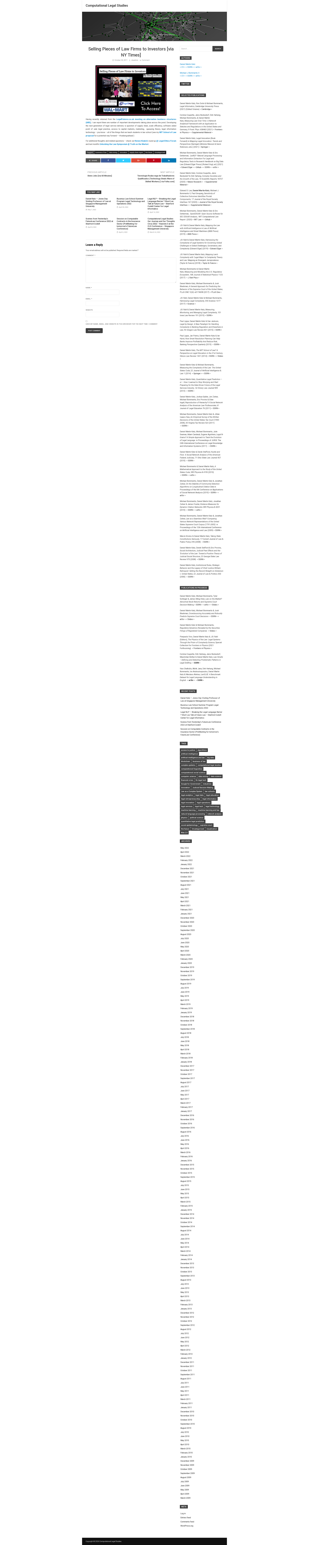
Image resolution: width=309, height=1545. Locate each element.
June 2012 (184, 1337)
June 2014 (184, 1239)
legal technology (212, 806)
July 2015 (184, 1185)
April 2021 (184, 901)
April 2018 (184, 1049)
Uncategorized (160, 152)
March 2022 (185, 856)
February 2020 (186, 959)
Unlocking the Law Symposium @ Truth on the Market (124, 144)
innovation (123, 152)
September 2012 (187, 1325)
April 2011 (184, 1395)
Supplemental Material (201, 132)
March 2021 (185, 905)
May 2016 (184, 1144)
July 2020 (184, 938)
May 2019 (184, 996)
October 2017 (186, 1074)
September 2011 (187, 1374)
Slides (220, 356)
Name (89, 288)
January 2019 (186, 1012)
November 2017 (187, 1070)
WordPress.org (186, 1526)
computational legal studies (209, 765)
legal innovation (187, 803)
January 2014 (186, 1259)
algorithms (202, 750)
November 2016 (187, 1119)
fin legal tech (201, 780)
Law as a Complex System (191, 791)
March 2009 (185, 1498)
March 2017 (185, 1103)
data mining (113, 152)
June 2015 (184, 1189)
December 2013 (187, 1263)
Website (89, 310)
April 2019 (184, 1000)
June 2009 (184, 1485)
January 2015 (186, 1210)
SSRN (207, 167)
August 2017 (185, 1082)
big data (210, 758)
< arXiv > (197, 67)
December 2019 (187, 967)
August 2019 (185, 984)
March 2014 (185, 1251)
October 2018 (186, 1025)
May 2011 (184, 1391)
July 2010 (184, 1432)
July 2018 (184, 1037)
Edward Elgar (186, 167)
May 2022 (184, 848)
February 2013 (186, 1304)
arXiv (215, 167)
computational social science (193, 773)
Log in (183, 1513)
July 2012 (184, 1333)
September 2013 (187, 1276)
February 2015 (186, 1206)
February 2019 (186, 1008)
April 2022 (184, 852)
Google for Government (190, 784)
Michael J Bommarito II (189, 73)
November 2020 (187, 922)
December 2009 (187, 1461)
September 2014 (187, 1226)
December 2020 (187, 918)
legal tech (199, 806)
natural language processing (193, 814)
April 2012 (184, 1346)
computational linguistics (191, 769)
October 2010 (186, 1420)
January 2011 (186, 1407)
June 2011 (184, 1387)
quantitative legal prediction (192, 821)
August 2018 (185, 1033)
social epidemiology (189, 825)
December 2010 (187, 1411)
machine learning (188, 810)
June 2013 (184, 1288)
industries (207, 784)
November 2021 (187, 872)
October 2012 (186, 1321)
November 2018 (187, 1021)
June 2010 (184, 1436)
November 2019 (187, 971)
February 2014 (186, 1255)
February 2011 (186, 1403)
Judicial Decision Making (202, 788)
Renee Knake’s (141, 141)
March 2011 (185, 1399)
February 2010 (186, 1453)
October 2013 (186, 1272)
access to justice (188, 750)
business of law (101, 152)
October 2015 (186, 1173)
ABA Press (192, 234)
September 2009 (187, 1473)
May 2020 (184, 947)
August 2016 (185, 1132)
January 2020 (186, 963)
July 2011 (184, 1383)
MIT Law (197, 219)
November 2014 (187, 1218)
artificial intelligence (189, 754)
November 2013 (187, 1267)
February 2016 (186, 1156)
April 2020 (184, 951)
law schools (210, 791)
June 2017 (184, 1091)
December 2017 (187, 1066)
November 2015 (187, 1169)
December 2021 (187, 868)
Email (89, 299)
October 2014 (186, 1222)
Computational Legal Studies (107, 6)
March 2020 (185, 955)
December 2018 (187, 1016)
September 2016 (187, 1128)
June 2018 (184, 1041)
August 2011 (185, 1379)
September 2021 (187, 881)
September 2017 (187, 1078)
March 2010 (185, 1448)
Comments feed (187, 1522)
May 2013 (184, 1292)
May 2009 (184, 1490)
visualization (212, 829)
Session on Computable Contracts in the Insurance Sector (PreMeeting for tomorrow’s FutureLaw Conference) (128, 224)
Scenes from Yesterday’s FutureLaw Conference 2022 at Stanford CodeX (99, 221)
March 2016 (185, 1152)
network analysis (214, 814)
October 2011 (186, 1370)
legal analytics (187, 795)
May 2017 (184, 1095)
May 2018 (184, 1045)
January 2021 (186, 914)
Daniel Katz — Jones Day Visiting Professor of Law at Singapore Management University (98, 202)
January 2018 (186, 1062)
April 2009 (184, 1494)
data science (216, 776)
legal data (199, 795)
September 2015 (187, 1177)
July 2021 (184, 889)
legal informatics (209, 799)
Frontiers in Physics (201, 648)
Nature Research (194, 182)
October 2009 (186, 1469)
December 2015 (187, 1165)
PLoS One (215, 292)
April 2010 (184, 1444)
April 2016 (184, 1148)
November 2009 (187, 1465)
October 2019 (186, 975)
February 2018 (186, 1058)
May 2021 (184, 897)
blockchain (185, 761)
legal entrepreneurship (190, 799)
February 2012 (186, 1354)
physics (184, 818)
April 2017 (184, 1099)
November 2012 (187, 1317)
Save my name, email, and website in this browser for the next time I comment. (122, 324)
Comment (146, 60)
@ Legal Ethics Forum (166, 141)
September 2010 (187, 1424)
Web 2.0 (184, 833)
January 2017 (186, 1111)
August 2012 (185, 1329)
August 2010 (185, 1428)
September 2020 (187, 930)
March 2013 (185, 1300)
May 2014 (184, 1243)
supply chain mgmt (136, 152)
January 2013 (186, 1309)
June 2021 (184, 893)
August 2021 (185, 885)
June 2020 (184, 942)
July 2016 (184, 1136)
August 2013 (185, 1280)
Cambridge (206, 109)
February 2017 (186, 1107)
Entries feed (185, 1517)
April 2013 (184, 1296)
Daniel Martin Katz (187, 64)
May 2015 (184, 1193)
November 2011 (187, 1366)
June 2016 (184, 1140)
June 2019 (184, 992)
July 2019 (184, 988)
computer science (188, 776)
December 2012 (187, 1313)
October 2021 (186, 877)
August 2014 (185, 1230)
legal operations (203, 803)
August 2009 (185, 1477)
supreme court (206, 825)
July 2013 (184, 1284)
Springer (204, 147)
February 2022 (186, 860)
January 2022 (186, 864)
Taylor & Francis (209, 263)
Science (190, 304)
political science (196, 818)
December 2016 (187, 1115)
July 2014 (184, 1235)
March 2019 (185, 1004)
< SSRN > (190, 67)
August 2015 (185, 1181)
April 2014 (184, 1247)
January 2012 (186, 1358)
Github (198, 167)
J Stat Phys (193, 277)
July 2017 (184, 1086)
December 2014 (187, 1214)
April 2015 (184, 1198)
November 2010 (187, 1416)
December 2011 (187, 1362)
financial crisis (187, 780)
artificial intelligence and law (193, 758)
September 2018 (187, 1029)
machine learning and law (208, 810)
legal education (212, 795)
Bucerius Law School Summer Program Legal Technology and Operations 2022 (131, 201)
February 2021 (186, 910)
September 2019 (187, 979)
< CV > (183, 67)
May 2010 (184, 1440)
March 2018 (185, 1054)
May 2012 (184, 1342)
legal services (186, 806)
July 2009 (184, 1481)
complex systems (188, 765)
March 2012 (185, 1350)
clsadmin (134, 60)
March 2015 (185, 1202)
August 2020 (185, 934)
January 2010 (186, 1457)
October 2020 (186, 926)
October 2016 (186, 1123)
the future (148, 152)
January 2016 (186, 1160)
